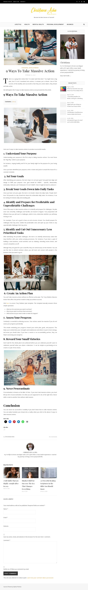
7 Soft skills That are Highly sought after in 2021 (11, 483)
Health (27, 24)
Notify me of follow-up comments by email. (16, 569)
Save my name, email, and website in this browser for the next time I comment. (26, 537)
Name (5, 509)
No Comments (53, 437)
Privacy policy (7, 1)
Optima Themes (17, 586)
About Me (16, 1)
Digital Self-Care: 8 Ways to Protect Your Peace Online (74, 105)
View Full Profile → (65, 76)
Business (70, 24)
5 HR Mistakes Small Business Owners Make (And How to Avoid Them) (75, 113)
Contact (22, 1)
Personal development (55, 24)
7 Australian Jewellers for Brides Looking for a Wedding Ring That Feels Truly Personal (75, 98)
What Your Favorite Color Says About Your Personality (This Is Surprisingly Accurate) (75, 90)
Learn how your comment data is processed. (40, 578)
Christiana (65, 62)
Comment (6, 540)
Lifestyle (18, 24)
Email (5, 517)
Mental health (38, 24)
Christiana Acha (9, 437)
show (13, 101)
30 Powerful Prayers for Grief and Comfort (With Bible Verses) (74, 121)
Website (5, 526)
